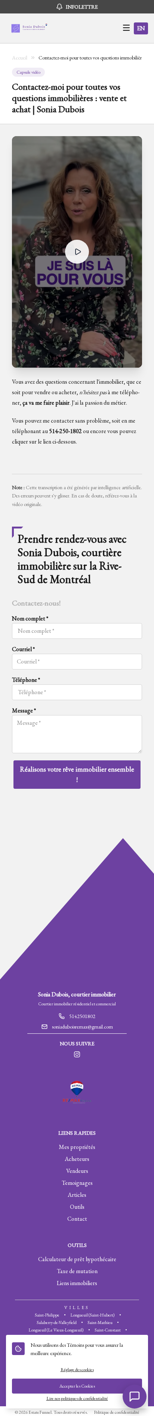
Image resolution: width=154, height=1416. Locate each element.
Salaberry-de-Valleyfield (57, 1322)
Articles (77, 1195)
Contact (77, 1219)
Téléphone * (26, 680)
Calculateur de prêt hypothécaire (77, 1259)
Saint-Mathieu (100, 1322)
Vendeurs (77, 1171)
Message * (24, 710)
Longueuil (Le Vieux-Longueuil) (56, 1330)
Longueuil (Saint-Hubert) (92, 1315)
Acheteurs (77, 1159)
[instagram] (77, 1054)
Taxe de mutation (77, 1271)
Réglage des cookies (77, 1370)
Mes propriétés (77, 1147)
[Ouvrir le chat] (135, 1397)
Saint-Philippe (47, 1315)
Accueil (19, 57)
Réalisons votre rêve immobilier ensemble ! (77, 774)
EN (141, 28)
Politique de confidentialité (116, 1412)
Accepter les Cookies (77, 1386)
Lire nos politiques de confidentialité (77, 1398)
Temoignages (77, 1183)
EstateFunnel (40, 1412)
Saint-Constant (108, 1330)
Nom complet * (30, 618)
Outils (77, 1207)
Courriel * (23, 649)
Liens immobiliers (77, 1283)
